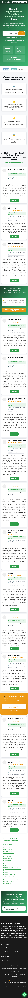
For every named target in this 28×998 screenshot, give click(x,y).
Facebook (3, 960)
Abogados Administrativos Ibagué (16, 162)
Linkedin (14, 960)
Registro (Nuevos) (17, 951)
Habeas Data (6, 865)
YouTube (9, 960)
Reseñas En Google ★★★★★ (14, 59)
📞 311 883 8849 (14, 971)
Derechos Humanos (7, 862)
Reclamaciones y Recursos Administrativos (12, 879)
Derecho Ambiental (7, 856)
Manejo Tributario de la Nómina (9, 870)
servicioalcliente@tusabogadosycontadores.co (14, 968)
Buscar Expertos (21, 33)
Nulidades (5, 872)
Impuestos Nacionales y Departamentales (12, 869)
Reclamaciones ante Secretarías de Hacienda (12, 876)
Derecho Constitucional (8, 858)
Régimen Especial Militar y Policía (10, 881)
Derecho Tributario (7, 860)
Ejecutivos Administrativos (12, 164)
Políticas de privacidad (20, 986)
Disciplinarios (6, 863)
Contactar (13, 200)
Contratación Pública (7, 849)
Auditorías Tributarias (7, 844)
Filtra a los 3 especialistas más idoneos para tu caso (14, 310)
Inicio (7, 162)
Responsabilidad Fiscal (8, 885)
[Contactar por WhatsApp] (24, 994)
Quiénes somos (5, 944)
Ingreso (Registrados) (6, 951)
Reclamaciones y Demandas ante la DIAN (12, 877)
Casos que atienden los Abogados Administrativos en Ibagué (12, 839)
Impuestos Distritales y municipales (10, 867)
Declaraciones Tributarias (8, 853)
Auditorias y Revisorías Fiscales (10, 846)
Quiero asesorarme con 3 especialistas (14, 908)
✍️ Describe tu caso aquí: (9, 297)
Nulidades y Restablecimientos (9, 874)
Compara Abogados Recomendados (13, 706)
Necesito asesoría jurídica (19, 2)
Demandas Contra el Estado (9, 854)
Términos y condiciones (8, 986)
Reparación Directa (7, 883)
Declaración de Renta (7, 851)
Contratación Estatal (7, 847)
